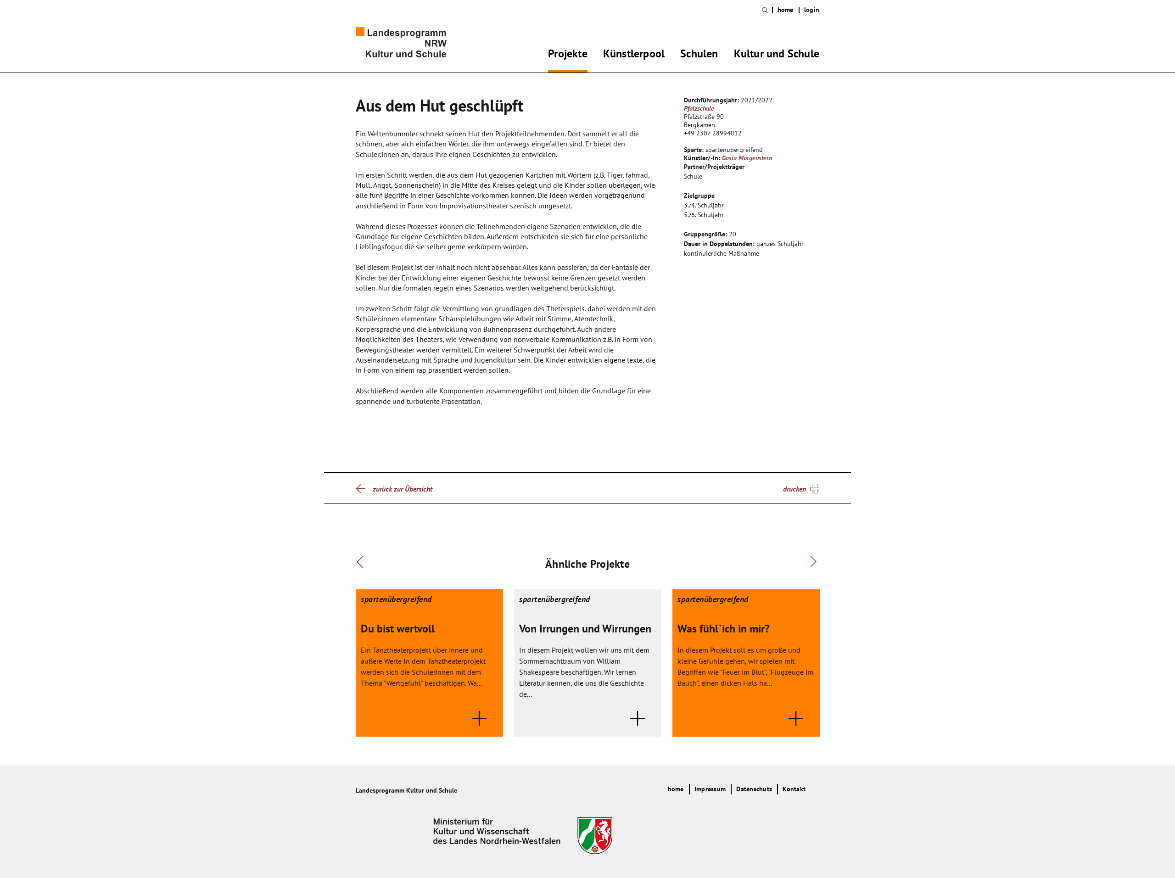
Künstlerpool (634, 55)
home (786, 10)
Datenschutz (754, 789)
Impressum (710, 789)
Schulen (699, 55)
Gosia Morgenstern (747, 158)
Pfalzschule (699, 108)
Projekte (568, 55)
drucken (794, 488)
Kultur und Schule (776, 55)
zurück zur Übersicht (402, 488)
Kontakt (794, 789)
